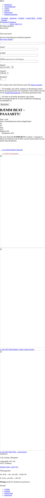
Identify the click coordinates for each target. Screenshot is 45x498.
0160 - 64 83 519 (12, 467)
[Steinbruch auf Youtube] (4, 24)
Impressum (8, 495)
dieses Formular (36, 85)
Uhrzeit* (3, 71)
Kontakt (7, 491)
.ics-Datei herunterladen (10, 154)
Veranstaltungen (9, 7)
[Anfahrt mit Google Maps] (6, 24)
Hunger (7, 10)
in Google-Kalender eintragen (12, 150)
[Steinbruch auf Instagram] (2, 24)
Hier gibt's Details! (6, 39)
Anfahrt (7, 489)
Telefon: (3, 467)
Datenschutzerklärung (12, 93)
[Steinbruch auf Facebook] (0, 24)
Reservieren (8, 12)
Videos (6, 9)
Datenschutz (8, 493)
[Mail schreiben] (7, 24)
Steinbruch (8, 5)
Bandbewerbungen (10, 14)
